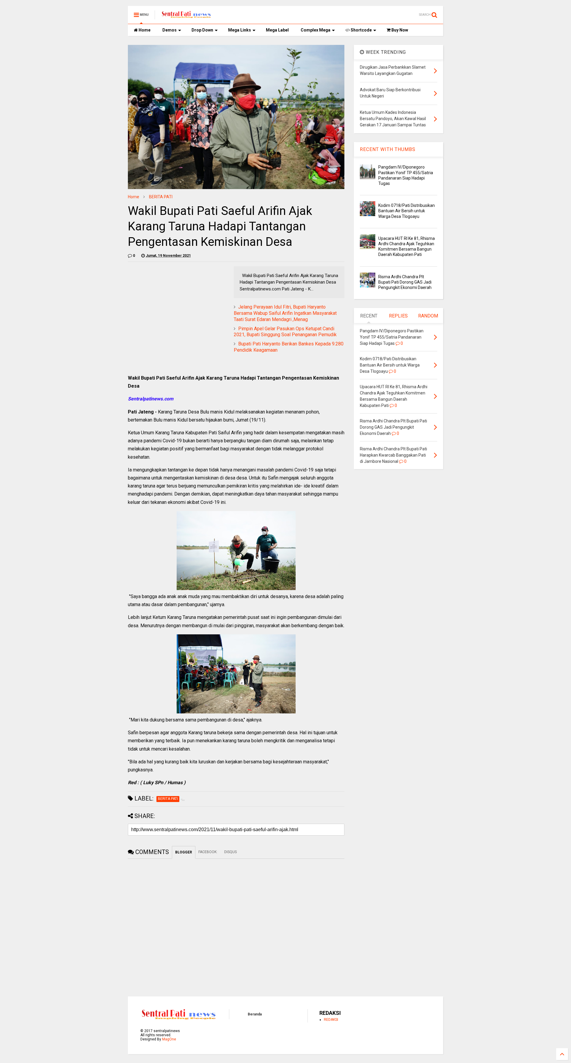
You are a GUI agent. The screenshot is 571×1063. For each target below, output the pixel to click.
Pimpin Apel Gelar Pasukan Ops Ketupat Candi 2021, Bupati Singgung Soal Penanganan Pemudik (285, 332)
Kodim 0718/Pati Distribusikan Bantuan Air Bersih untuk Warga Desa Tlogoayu (406, 210)
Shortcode (361, 30)
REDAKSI (331, 1020)
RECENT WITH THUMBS (387, 149)
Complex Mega (315, 30)
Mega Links (239, 30)
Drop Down (202, 30)
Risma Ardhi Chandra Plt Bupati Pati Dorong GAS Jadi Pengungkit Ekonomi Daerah (405, 282)
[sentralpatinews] (187, 16)
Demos (169, 30)
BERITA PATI (160, 196)
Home (144, 30)
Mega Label (277, 30)
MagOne (169, 1039)
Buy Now (399, 30)
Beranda (255, 1014)
